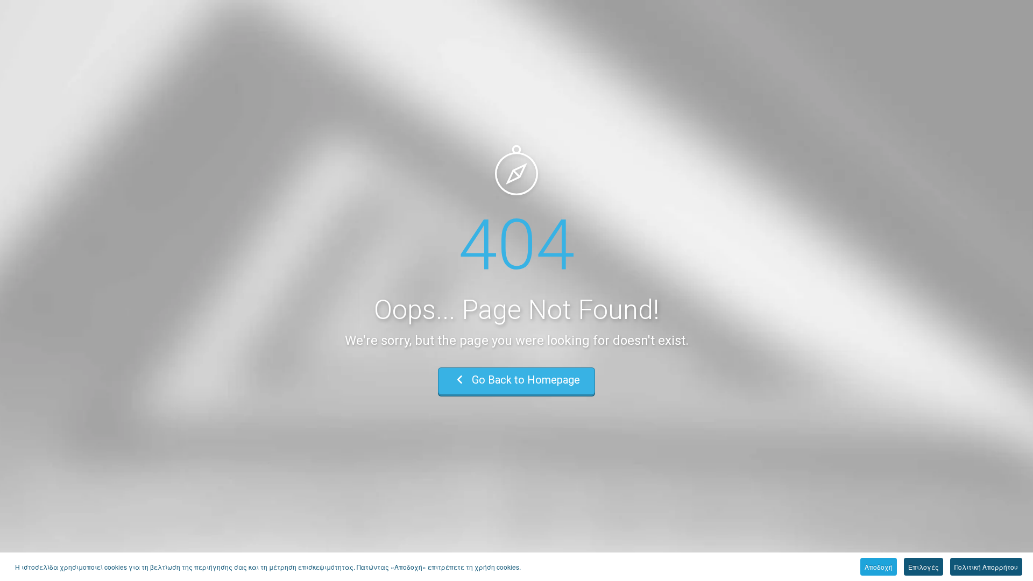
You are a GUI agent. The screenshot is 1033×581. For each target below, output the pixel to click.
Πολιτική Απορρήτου (986, 566)
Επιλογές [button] (923, 566)
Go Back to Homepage (524, 379)
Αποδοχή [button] (879, 566)
